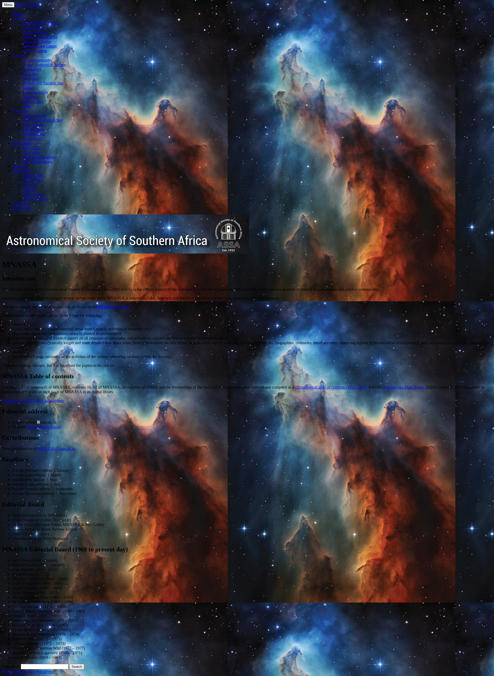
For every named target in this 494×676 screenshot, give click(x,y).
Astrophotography (37, 60)
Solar (27, 106)
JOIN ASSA (33, 180)
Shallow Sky (33, 101)
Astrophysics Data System (404, 387)
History (29, 88)
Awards (29, 189)
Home (17, 14)
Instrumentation (35, 92)
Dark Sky (30, 74)
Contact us (21, 203)
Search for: (11, 666)
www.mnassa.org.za (43, 427)
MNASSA (31, 148)
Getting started (34, 115)
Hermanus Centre (37, 41)
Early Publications (37, 161)
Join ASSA (21, 208)
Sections (19, 55)
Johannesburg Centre (40, 46)
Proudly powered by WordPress (28, 671)
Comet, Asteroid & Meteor (44, 64)
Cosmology (32, 69)
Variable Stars (34, 134)
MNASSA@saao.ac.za (56, 448)
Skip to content (27, 4)
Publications (22, 143)
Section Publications (39, 157)
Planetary (30, 97)
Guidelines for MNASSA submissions (33, 400)
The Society (22, 171)
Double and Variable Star (43, 83)
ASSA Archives (36, 198)
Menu (8, 5)
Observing (20, 111)
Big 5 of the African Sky (43, 120)
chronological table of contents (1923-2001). (331, 387)
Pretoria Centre (35, 51)
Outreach (19, 166)
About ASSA (34, 175)
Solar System (33, 125)
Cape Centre (33, 27)
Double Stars (33, 129)
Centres (18, 18)
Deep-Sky (31, 78)
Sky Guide (31, 152)
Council (29, 185)
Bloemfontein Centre (40, 23)
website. (114, 307)
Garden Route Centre (40, 37)
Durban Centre (35, 32)
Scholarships (33, 194)
